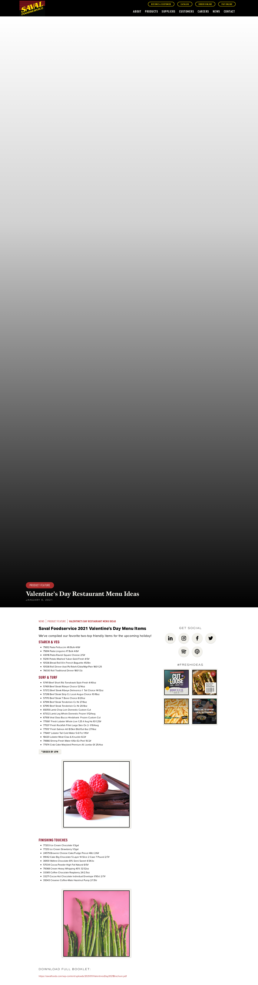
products (151, 11)
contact (229, 11)
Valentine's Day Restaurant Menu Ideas (92, 621)
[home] (32, 8)
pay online (227, 4)
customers (186, 11)
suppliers (168, 11)
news (216, 11)
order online (205, 4)
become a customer (161, 4)
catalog (185, 4)
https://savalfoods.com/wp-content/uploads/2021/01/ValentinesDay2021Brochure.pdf (83, 976)
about (137, 11)
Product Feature (56, 621)
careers (203, 11)
